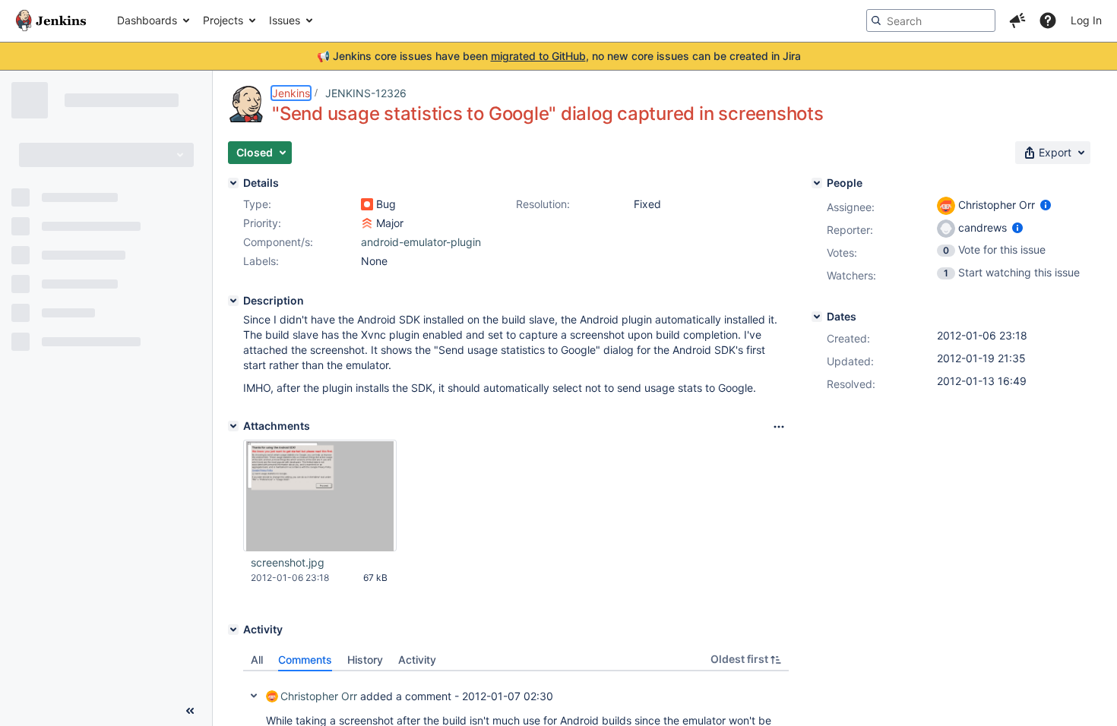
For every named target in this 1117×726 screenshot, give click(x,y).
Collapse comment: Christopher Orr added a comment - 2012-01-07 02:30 (254, 696)
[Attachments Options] (779, 427)
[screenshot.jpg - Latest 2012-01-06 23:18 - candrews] (319, 495)
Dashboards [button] (147, 20)
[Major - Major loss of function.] (367, 223)
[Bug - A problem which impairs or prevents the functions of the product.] (367, 204)
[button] (1017, 20)
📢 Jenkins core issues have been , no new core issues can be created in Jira (559, 55)
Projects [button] (223, 20)
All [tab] (257, 659)
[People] (817, 183)
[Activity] (233, 629)
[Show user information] (1045, 204)
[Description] (233, 300)
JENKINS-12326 (366, 93)
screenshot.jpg (287, 562)
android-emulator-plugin (421, 241)
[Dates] (817, 316)
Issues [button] (284, 20)
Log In (1086, 20)
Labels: (261, 260)
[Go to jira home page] (51, 20)
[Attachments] (233, 426)
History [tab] (365, 659)
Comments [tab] (305, 659)
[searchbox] (931, 20)
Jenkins (291, 93)
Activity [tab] (417, 659)
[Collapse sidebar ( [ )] (190, 710)
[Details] (233, 183)
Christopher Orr (318, 696)
